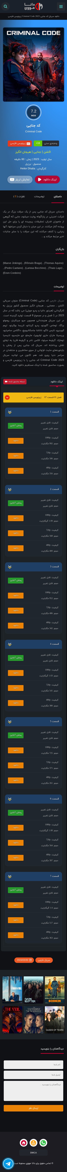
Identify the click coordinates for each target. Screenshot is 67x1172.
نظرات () (19, 196)
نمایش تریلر (22, 180)
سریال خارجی (57, 300)
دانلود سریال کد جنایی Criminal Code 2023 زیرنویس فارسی (33, 16)
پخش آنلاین (16, 425)
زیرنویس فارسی (33, 397)
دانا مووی (30, 1163)
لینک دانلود (49, 180)
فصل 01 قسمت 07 (52, 397)
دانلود (15, 440)
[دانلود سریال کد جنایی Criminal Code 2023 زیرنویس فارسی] (33, 64)
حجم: (50, 428)
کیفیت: (49, 422)
